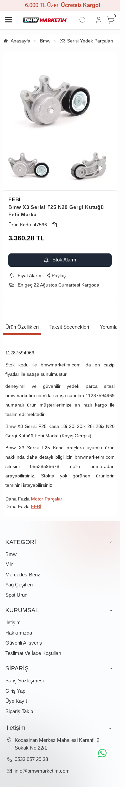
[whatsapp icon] (102, 753)
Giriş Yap (15, 691)
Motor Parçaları (47, 498)
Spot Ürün (16, 595)
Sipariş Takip (19, 711)
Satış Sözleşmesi (24, 680)
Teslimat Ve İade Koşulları (33, 653)
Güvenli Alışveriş (23, 643)
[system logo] (45, 20)
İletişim (13, 622)
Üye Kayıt (16, 701)
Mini (9, 564)
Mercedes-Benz (22, 574)
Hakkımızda (18, 633)
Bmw (11, 554)
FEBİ (14, 199)
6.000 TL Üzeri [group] (60, 5)
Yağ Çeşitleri (19, 584)
